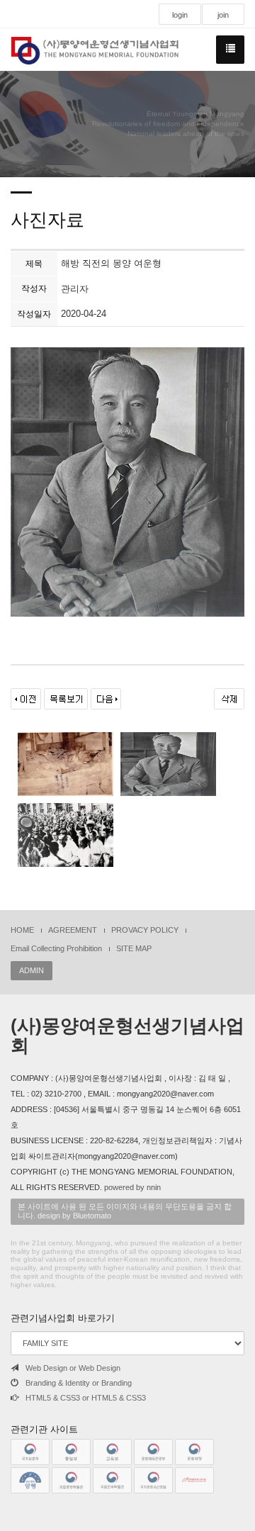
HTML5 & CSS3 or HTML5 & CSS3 (86, 1397)
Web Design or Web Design (73, 1368)
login (180, 15)
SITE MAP (134, 948)
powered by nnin (132, 1187)
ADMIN (31, 970)
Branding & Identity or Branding (79, 1383)
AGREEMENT (72, 930)
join (223, 15)
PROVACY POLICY (144, 930)
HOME (22, 930)
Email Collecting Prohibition (56, 948)
